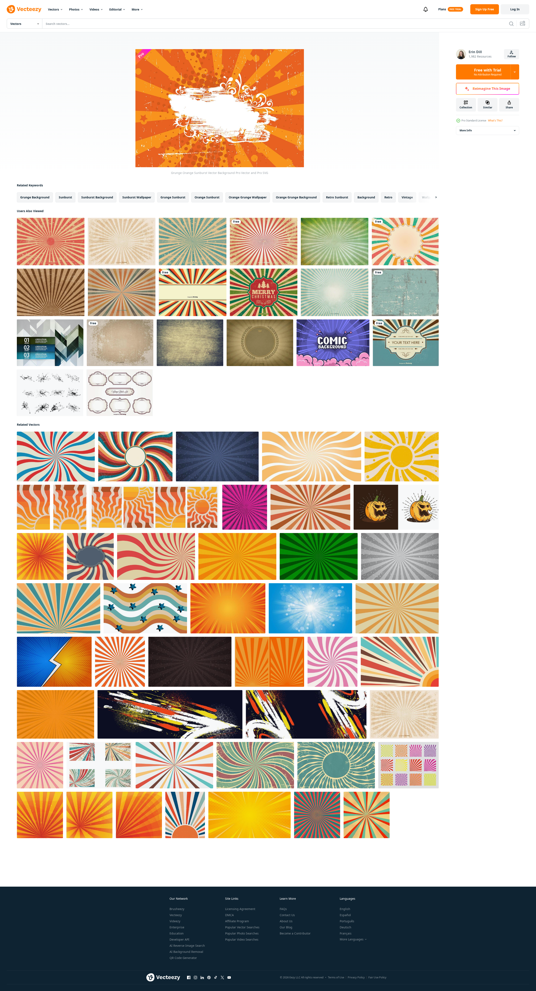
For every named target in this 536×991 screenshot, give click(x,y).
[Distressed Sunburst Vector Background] (263, 241)
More (135, 9)
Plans (442, 9)
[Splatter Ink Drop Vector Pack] (50, 392)
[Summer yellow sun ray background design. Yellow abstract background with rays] (40, 556)
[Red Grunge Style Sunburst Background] (50, 241)
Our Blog (286, 927)
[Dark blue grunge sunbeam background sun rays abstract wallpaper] (217, 456)
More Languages (352, 939)
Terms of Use (336, 977)
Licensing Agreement (240, 909)
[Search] (511, 23)
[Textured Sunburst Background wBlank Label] (260, 342)
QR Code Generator (183, 958)
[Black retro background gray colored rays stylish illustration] (189, 662)
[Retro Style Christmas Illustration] (263, 292)
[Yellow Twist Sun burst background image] (311, 456)
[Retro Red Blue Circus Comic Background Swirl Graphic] (56, 456)
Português (347, 921)
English (345, 909)
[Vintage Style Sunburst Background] (406, 342)
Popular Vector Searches (242, 927)
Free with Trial (487, 71)
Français (346, 933)
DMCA (229, 915)
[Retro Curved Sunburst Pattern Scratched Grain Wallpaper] (255, 765)
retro (388, 197)
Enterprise (177, 927)
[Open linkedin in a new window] (202, 977)
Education (177, 933)
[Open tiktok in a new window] (215, 977)
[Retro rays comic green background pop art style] (319, 556)
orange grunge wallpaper (248, 197)
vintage (407, 197)
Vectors (53, 9)
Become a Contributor (295, 933)
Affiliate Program (237, 921)
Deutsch (345, 927)
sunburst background (97, 197)
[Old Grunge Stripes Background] (334, 292)
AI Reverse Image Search (187, 946)
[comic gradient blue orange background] (54, 662)
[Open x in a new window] (222, 977)
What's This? (495, 120)
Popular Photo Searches (242, 933)
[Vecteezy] (24, 9)
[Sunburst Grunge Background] (334, 241)
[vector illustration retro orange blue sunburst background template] (400, 662)
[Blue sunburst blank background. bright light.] (310, 608)
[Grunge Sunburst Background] (405, 241)
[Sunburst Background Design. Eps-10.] (244, 507)
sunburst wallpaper (136, 197)
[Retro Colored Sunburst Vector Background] (121, 292)
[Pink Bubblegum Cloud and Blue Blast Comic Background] (333, 342)
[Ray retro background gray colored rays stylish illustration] (400, 556)
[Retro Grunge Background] (121, 241)
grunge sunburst (172, 197)
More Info (466, 130)
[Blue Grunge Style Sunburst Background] (192, 241)
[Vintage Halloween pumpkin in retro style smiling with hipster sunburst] (396, 507)
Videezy (175, 921)
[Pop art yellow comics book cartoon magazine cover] (237, 556)
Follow (512, 56)
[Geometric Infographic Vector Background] (50, 342)
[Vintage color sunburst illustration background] (174, 765)
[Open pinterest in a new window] (209, 977)
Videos (94, 9)
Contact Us (287, 915)
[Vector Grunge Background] (120, 342)
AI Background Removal (186, 952)
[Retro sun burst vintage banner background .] (156, 556)
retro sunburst (337, 197)
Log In (515, 9)
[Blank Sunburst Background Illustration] (192, 292)
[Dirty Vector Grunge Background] (405, 292)
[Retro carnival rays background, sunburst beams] (310, 507)
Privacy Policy (356, 977)
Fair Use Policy (377, 977)
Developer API (179, 939)
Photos (74, 9)
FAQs (283, 909)
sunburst (65, 197)
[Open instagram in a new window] (195, 977)
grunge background (34, 197)
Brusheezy (177, 909)
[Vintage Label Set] (120, 392)
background (366, 197)
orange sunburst (207, 197)
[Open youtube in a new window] (229, 977)
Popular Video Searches (241, 939)
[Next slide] (432, 197)
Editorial (115, 9)
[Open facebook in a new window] (188, 977)
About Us (286, 921)
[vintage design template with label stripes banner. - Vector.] (90, 556)
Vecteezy (176, 915)
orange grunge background (296, 197)
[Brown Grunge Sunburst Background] (50, 292)
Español (345, 915)
